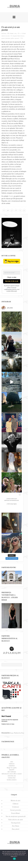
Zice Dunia (15, 826)
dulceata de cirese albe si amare (12, 774)
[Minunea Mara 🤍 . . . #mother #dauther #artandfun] (12, 523)
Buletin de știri (15, 800)
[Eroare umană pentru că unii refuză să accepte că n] (12, 382)
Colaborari (15, 807)
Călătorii (15, 804)
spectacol (17, 38)
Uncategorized (15, 823)
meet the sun (12, 776)
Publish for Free (19, 733)
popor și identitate (6, 38)
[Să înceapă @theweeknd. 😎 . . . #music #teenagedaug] (12, 543)
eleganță (15, 36)
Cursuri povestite (15, 810)
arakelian (12, 766)
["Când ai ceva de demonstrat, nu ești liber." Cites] (12, 442)
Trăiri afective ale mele (15, 819)
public (12, 38)
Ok (14, 858)
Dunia (4, 33)
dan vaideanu (12, 772)
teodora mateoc (12, 780)
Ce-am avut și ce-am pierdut (11, 28)
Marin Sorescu (20, 36)
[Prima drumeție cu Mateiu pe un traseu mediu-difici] (12, 482)
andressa (11, 764)
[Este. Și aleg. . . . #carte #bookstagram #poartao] (12, 503)
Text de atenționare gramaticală (16, 816)
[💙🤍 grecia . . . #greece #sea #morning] (12, 362)
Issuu (11, 733)
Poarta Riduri (15, 813)
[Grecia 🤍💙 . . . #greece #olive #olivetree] (12, 322)
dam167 (11, 770)
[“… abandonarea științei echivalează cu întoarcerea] (12, 402)
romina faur (11, 778)
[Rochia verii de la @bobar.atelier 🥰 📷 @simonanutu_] (12, 462)
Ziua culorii (15, 829)
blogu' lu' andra (12, 768)
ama (11, 762)
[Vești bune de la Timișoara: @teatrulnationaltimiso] (12, 422)
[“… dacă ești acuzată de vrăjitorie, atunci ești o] (12, 342)
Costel (11, 196)
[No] (26, 855)
